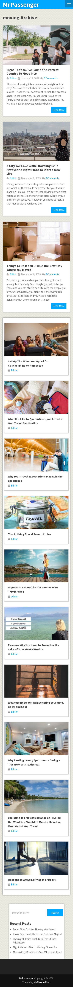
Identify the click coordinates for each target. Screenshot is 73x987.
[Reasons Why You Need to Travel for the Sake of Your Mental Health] (36, 623)
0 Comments (51, 78)
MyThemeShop (42, 982)
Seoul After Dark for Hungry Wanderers (34, 929)
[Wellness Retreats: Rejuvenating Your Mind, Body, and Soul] (36, 681)
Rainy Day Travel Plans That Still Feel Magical (37, 934)
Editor (13, 78)
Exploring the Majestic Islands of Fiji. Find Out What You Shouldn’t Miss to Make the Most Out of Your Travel (34, 822)
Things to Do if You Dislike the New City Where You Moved (34, 268)
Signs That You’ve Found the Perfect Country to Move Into (33, 72)
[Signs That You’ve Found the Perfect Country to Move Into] (36, 45)
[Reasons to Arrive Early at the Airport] (36, 858)
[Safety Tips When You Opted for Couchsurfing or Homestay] (36, 339)
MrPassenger (21, 4)
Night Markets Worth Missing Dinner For (35, 947)
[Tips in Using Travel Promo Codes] (36, 512)
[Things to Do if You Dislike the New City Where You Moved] (36, 241)
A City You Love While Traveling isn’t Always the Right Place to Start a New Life (33, 169)
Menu (69, 3)
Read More (59, 110)
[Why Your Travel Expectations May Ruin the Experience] (36, 455)
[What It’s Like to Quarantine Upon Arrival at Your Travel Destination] (36, 397)
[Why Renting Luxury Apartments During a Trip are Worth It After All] (36, 738)
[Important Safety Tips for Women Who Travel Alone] (36, 566)
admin (14, 596)
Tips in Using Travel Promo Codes (29, 534)
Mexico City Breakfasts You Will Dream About (37, 952)
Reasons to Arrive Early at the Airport (32, 879)
